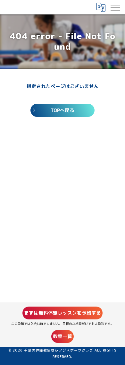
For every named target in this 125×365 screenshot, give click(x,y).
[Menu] (115, 7)
